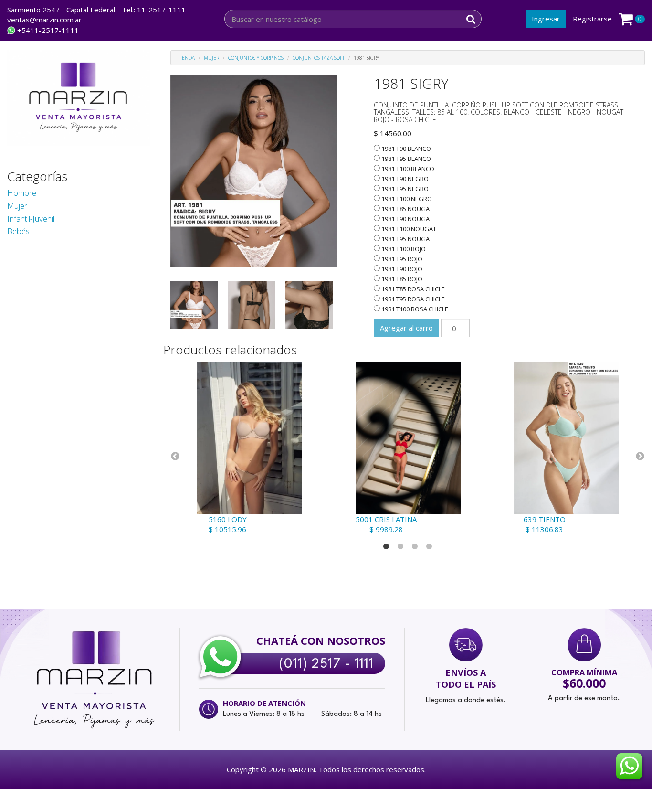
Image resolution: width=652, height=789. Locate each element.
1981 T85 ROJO (401, 279)
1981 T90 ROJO (401, 269)
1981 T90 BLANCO (405, 148)
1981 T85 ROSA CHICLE (412, 289)
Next (640, 456)
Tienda (186, 57)
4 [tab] (429, 547)
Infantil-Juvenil (30, 218)
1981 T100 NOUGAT (408, 228)
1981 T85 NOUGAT (406, 208)
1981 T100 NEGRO (406, 198)
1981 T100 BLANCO (407, 168)
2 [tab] (400, 547)
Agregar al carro (406, 327)
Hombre (21, 192)
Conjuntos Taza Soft (319, 57)
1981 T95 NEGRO (404, 188)
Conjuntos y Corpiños (256, 57)
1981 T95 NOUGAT (406, 239)
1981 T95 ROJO (401, 259)
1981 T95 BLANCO (405, 158)
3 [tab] (415, 547)
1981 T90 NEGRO (404, 178)
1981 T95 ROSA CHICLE (412, 299)
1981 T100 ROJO (403, 249)
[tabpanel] (249, 448)
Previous (175, 456)
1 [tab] (386, 547)
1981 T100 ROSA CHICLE (414, 309)
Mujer (17, 205)
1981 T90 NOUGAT (406, 218)
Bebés (18, 230)
